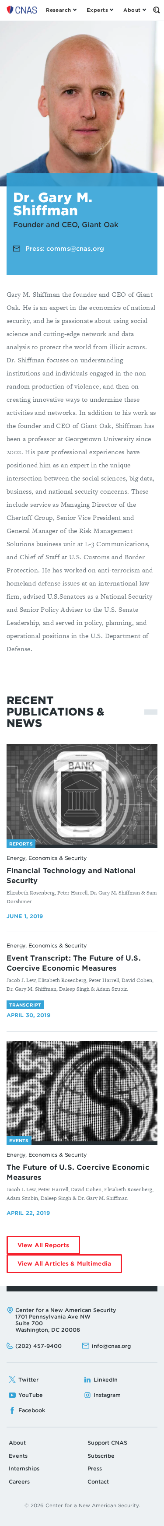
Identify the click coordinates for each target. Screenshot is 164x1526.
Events (18, 1455)
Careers (19, 1481)
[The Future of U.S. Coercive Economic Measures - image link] (82, 1091)
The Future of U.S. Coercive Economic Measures (78, 1172)
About (17, 1442)
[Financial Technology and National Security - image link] (82, 794)
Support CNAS (107, 1442)
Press (94, 1468)
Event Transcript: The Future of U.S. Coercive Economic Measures (74, 963)
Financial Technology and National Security (71, 875)
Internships (24, 1468)
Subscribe (101, 1455)
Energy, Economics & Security (47, 858)
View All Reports (48, 1248)
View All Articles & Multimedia (69, 1266)
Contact (98, 1481)
